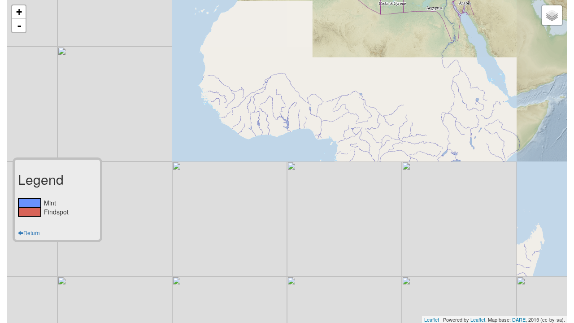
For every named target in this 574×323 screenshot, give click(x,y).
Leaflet (431, 319)
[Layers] (552, 15)
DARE (519, 319)
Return (31, 232)
